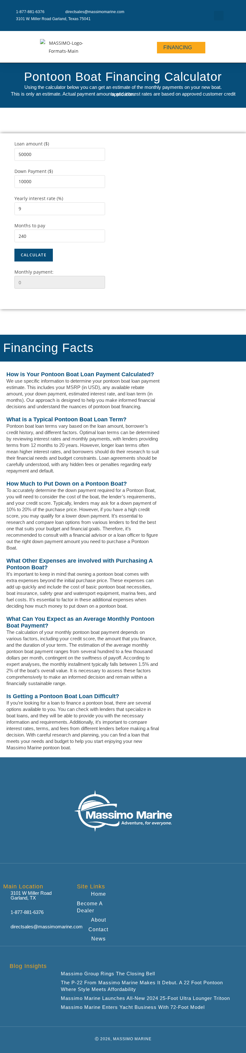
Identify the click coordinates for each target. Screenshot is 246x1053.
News (98, 938)
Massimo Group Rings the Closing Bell (108, 973)
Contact (98, 929)
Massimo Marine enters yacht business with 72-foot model (133, 1007)
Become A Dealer (89, 907)
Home (98, 894)
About (98, 920)
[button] (219, 15)
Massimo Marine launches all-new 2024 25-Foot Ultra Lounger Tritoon (145, 998)
